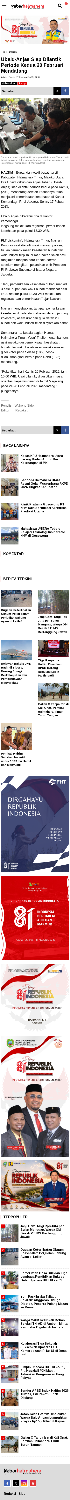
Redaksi (10, 1493)
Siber (23, 1493)
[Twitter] (57, 91)
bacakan (10, 83)
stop (23, 83)
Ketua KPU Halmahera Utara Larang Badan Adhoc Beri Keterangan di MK (41, 459)
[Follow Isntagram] (24, 1483)
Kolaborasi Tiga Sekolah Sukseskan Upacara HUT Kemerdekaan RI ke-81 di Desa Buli (43, 1349)
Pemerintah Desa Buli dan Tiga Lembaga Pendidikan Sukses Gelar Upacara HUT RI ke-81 (43, 1276)
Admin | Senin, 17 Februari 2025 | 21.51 (20, 77)
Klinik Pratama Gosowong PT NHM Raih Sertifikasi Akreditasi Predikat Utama (43, 508)
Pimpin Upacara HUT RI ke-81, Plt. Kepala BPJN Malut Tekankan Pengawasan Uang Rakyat (42, 1372)
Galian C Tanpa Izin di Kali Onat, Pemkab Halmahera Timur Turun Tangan (44, 1441)
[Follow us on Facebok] (7, 1483)
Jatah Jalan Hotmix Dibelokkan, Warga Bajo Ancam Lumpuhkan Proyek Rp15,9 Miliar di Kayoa (43, 1417)
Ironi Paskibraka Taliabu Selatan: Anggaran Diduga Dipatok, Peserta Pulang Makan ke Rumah (44, 1302)
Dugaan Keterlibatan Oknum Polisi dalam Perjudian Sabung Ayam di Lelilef (43, 1253)
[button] (66, 2)
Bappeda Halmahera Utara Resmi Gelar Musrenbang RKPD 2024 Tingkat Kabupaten (44, 483)
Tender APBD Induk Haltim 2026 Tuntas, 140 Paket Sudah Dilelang (44, 1394)
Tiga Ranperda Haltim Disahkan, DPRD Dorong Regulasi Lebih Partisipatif (50, 668)
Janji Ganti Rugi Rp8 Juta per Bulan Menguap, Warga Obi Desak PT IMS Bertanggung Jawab (52, 624)
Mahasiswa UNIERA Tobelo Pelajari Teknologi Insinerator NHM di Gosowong (42, 532)
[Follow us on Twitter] (15, 1483)
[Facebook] (65, 91)
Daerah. (13, 52)
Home (4, 52)
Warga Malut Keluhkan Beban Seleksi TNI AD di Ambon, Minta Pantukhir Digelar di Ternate (43, 1323)
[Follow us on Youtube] (33, 1483)
